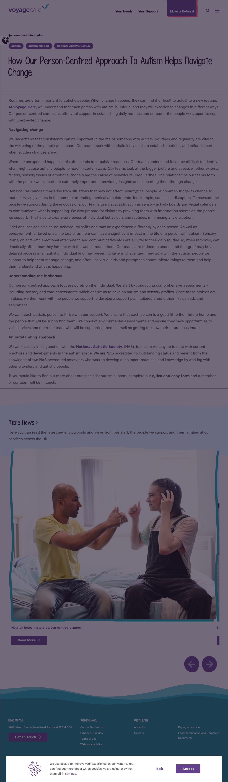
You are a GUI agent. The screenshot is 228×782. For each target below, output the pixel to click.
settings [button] (70, 774)
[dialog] (114, 391)
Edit (159, 769)
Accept (188, 769)
